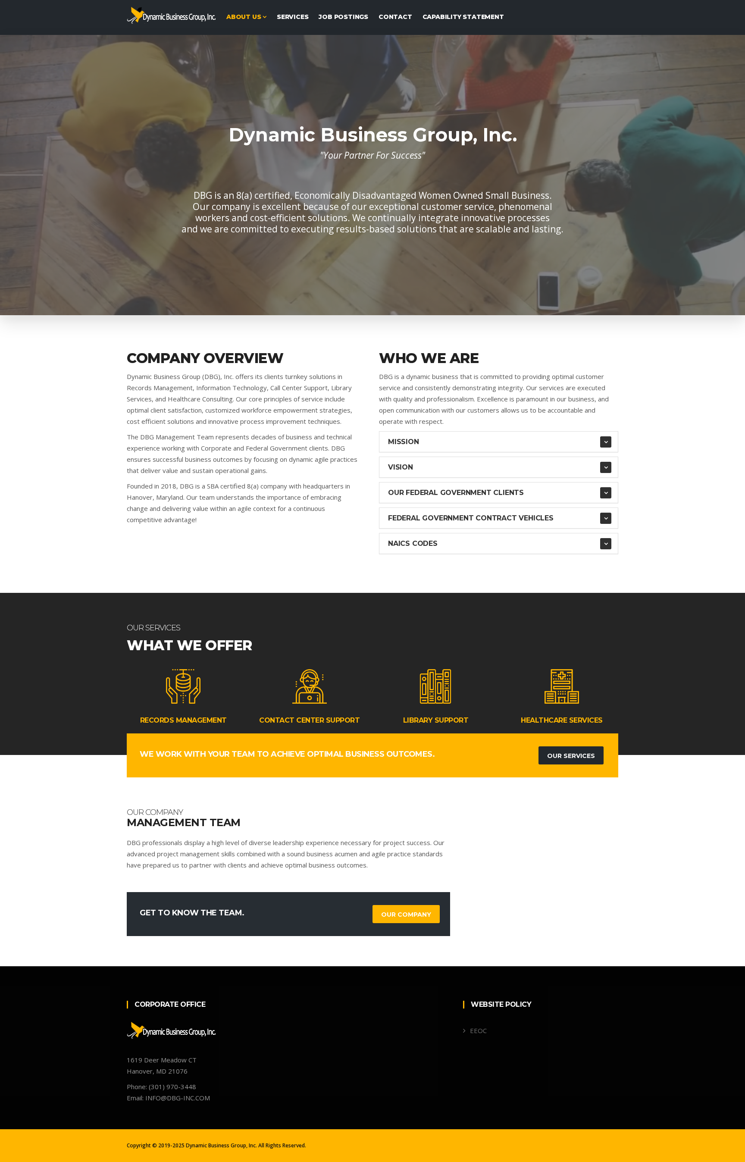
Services (292, 17)
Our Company (406, 914)
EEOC (478, 1030)
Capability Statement (463, 17)
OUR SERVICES (571, 756)
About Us (244, 17)
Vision (400, 467)
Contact (395, 17)
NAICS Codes (413, 543)
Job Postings (343, 17)
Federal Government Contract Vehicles (471, 518)
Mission (403, 442)
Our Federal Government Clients (456, 493)
